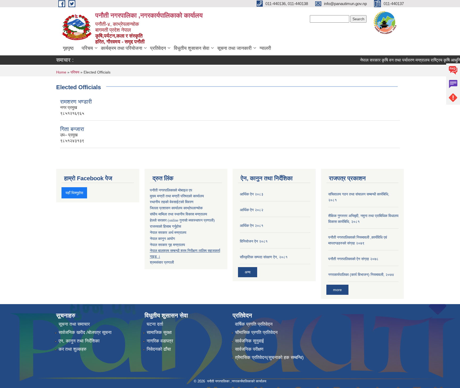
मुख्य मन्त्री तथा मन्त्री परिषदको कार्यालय (177, 196)
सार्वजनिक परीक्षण (249, 349)
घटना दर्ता (155, 324)
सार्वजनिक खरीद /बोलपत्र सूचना (85, 332)
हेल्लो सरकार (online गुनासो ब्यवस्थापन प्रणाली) (182, 220)
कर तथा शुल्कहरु (73, 349)
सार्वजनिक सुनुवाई (249, 341)
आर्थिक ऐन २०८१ (251, 225)
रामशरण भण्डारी (76, 102)
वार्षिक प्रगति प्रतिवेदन (254, 324)
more (337, 290)
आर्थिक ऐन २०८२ (251, 210)
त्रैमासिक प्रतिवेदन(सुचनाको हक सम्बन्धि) (269, 357)
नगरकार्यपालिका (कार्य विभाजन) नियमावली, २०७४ (361, 274)
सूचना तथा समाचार (74, 324)
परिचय (87, 48)
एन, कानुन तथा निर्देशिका (79, 341)
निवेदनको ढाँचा (159, 349)
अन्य (247, 272)
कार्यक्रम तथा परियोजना (121, 48)
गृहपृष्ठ (68, 48)
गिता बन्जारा (72, 129)
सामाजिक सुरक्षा (159, 332)
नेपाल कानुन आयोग (162, 239)
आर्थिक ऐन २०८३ (251, 194)
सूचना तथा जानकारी (234, 48)
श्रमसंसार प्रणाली (162, 262)
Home (61, 72)
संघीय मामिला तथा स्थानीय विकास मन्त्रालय (178, 214)
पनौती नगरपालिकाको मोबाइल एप (171, 190)
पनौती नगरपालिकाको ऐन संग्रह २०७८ (353, 259)
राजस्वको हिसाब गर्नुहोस (165, 226)
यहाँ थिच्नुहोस (74, 193)
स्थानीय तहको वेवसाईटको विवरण (172, 202)
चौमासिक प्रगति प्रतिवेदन (256, 332)
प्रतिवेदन (158, 48)
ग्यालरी (265, 48)
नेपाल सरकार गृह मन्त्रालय (167, 245)
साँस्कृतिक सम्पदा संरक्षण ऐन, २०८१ (264, 257)
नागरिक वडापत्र (160, 341)
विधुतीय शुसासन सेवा (191, 48)
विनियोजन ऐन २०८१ (254, 241)
